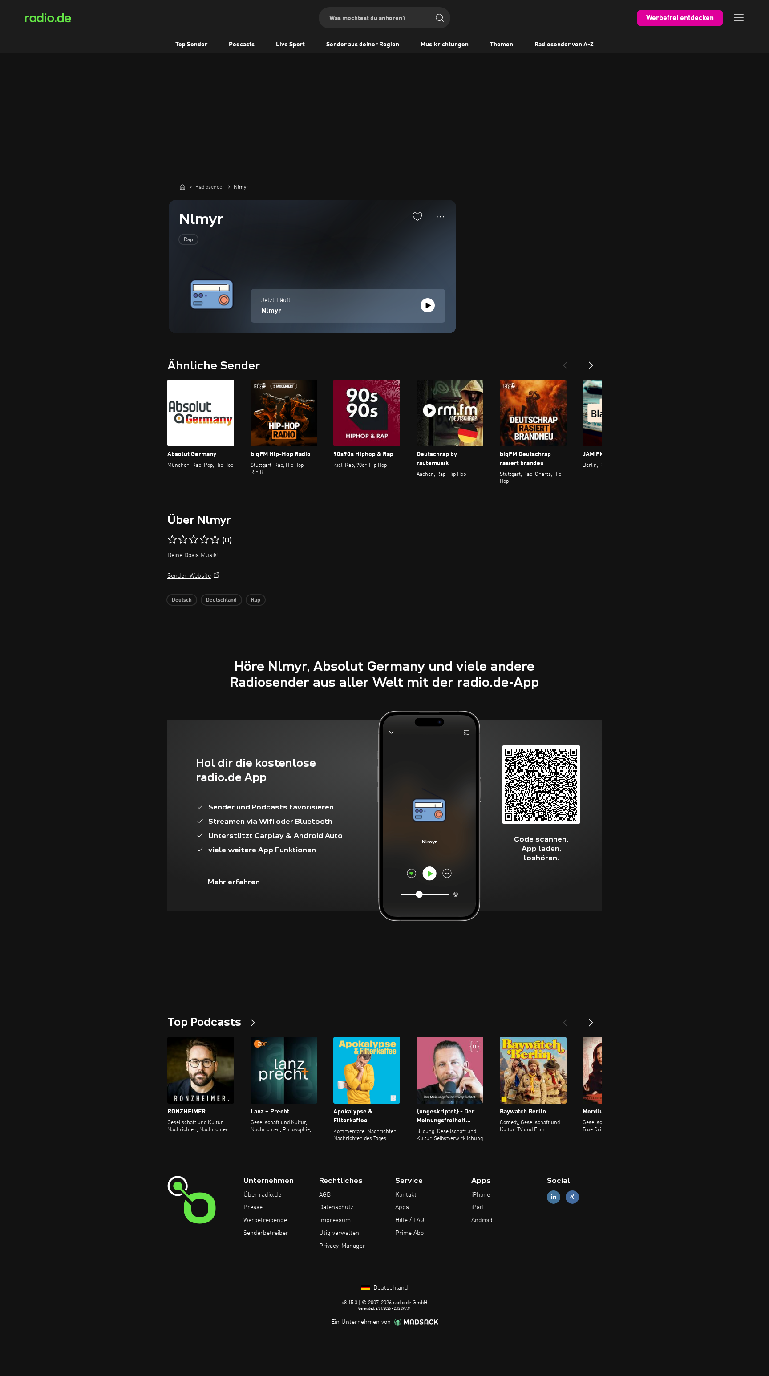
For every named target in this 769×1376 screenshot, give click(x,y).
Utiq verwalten (339, 1233)
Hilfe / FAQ (409, 1220)
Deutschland (221, 600)
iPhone (480, 1195)
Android (482, 1220)
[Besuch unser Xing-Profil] (572, 1197)
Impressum (335, 1220)
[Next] (591, 361)
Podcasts (242, 44)
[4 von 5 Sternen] (204, 539)
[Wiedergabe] (428, 305)
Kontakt (406, 1195)
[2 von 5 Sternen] (183, 539)
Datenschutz (336, 1207)
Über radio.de (262, 1195)
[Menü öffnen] (738, 17)
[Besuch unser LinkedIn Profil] (553, 1197)
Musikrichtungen (445, 44)
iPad (477, 1207)
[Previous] (565, 361)
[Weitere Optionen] (440, 216)
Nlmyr (271, 311)
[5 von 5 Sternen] (215, 539)
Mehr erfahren (234, 881)
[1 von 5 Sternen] (172, 539)
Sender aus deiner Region (362, 44)
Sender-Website (189, 576)
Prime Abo (409, 1233)
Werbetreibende (265, 1220)
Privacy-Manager (342, 1246)
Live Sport (290, 44)
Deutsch (182, 600)
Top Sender (191, 44)
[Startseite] (182, 186)
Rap (188, 240)
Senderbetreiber (265, 1233)
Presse (253, 1207)
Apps (402, 1207)
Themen (501, 44)
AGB (325, 1195)
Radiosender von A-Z (564, 44)
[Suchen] (439, 17)
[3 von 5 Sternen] (193, 539)
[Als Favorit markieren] (417, 216)
